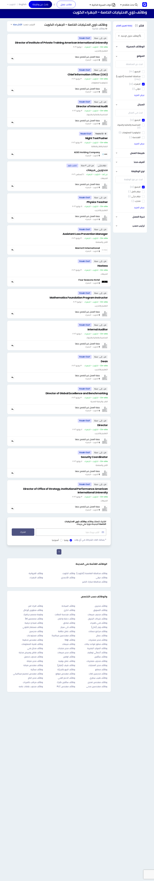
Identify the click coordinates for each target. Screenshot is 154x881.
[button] (129, 5)
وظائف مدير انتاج (35, 677)
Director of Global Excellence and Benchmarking (77, 393)
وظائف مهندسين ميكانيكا (63, 635)
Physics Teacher (97, 202)
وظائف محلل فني (35, 648)
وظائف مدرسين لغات (98, 673)
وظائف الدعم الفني (66, 677)
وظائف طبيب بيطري (98, 677)
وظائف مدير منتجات (66, 648)
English (22, 4)
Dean (104, 361)
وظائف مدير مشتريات (97, 639)
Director (102, 425)
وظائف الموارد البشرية (97, 648)
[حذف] (118, 35)
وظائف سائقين (100, 656)
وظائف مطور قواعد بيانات (95, 644)
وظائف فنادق (69, 622)
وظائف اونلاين (69, 656)
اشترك (23, 531)
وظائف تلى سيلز (67, 627)
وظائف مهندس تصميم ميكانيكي (28, 673)
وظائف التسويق (100, 610)
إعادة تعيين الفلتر (124, 25)
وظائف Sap (70, 639)
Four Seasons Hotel (89, 279)
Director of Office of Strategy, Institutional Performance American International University (65, 490)
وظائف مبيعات (68, 644)
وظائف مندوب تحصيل (33, 656)
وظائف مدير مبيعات (66, 652)
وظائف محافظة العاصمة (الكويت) (91, 573)
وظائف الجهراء (36, 577)
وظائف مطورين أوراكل (33, 610)
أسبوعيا (55, 540)
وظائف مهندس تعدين (97, 682)
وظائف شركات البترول (97, 618)
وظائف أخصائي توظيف (97, 652)
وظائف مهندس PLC (66, 686)
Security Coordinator (94, 457)
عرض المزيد (139, 95)
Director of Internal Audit (92, 106)
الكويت (12, 4)
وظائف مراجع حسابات (97, 631)
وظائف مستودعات (35, 635)
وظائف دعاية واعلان (66, 618)
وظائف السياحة (68, 605)
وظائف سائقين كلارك (66, 682)
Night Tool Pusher (96, 138)
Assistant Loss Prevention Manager (85, 234)
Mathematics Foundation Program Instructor (79, 297)
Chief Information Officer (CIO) (88, 74)
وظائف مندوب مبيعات (97, 614)
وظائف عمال (101, 635)
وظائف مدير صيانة (35, 661)
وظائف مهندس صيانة (33, 665)
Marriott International (87, 248)
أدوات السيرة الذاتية (102, 5)
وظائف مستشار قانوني (33, 627)
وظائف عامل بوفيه (66, 661)
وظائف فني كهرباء (98, 622)
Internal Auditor (98, 329)
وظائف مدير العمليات (97, 665)
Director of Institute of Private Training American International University (61, 42)
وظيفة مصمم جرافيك (33, 614)
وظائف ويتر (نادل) (99, 627)
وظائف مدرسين (36, 631)
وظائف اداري (69, 610)
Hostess (102, 266)
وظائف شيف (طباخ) (66, 665)
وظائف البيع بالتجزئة (66, 669)
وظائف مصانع (101, 669)
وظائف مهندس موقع (65, 673)
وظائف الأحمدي (68, 577)
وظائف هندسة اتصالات (65, 614)
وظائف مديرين (101, 605)
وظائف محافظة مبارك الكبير (94, 581)
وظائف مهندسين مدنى (96, 686)
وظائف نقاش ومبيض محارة (31, 652)
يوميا (66, 540)
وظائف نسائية (37, 669)
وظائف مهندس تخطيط (33, 639)
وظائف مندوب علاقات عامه (31, 686)
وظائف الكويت (68, 573)
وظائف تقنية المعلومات (32, 644)
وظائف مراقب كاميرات (33, 682)
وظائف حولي (101, 577)
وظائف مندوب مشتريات (96, 661)
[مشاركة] (12, 58)
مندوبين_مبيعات (97, 170)
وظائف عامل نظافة (66, 631)
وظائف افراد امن (35, 605)
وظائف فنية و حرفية (34, 622)
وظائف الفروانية (36, 573)
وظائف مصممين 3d (34, 618)
